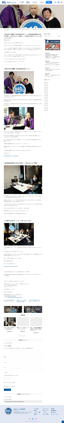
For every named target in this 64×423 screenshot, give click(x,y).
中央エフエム (30, 421)
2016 (45, 98)
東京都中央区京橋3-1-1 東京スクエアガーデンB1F (22, 412)
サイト (5, 367)
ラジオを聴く (36, 408)
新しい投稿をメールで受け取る (9, 386)
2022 (45, 88)
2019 (45, 93)
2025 (45, 83)
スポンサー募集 (45, 414)
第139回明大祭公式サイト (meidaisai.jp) (11, 155)
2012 (45, 105)
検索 (59, 36)
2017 (45, 97)
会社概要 (52, 408)
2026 (45, 82)
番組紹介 (35, 414)
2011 (45, 107)
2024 (45, 85)
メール (5, 362)
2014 (45, 102)
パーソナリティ (45, 408)
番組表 (35, 410)
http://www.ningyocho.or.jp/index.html (11, 266)
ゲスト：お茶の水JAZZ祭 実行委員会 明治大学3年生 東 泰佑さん (9, 300)
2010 (45, 108)
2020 (45, 92)
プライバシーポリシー (55, 414)
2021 (45, 90)
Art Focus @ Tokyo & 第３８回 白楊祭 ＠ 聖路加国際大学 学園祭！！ (34, 301)
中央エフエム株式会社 (19, 409)
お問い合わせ (53, 412)
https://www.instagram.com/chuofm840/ (15, 297)
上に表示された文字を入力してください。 (11, 375)
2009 (45, 110)
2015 (45, 100)
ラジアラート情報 (37, 412)
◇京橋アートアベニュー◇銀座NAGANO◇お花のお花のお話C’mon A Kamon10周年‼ (21, 301)
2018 (45, 95)
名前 (5, 356)
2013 (45, 103)
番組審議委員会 (54, 410)
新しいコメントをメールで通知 (9, 382)
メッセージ (45, 412)
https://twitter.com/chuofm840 (10, 296)
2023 (45, 87)
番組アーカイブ (45, 410)
